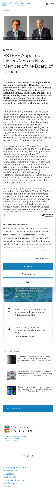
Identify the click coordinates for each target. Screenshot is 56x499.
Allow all (28, 266)
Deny (28, 282)
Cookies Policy (10, 477)
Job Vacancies (10, 483)
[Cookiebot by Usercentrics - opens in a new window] (41, 215)
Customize (26, 274)
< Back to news (9, 10)
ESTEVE (46, 82)
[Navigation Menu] (52, 4)
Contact (7, 486)
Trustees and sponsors (14, 480)
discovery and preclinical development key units (27, 94)
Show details (42, 258)
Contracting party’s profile (16, 468)
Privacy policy (10, 471)
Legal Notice (9, 474)
